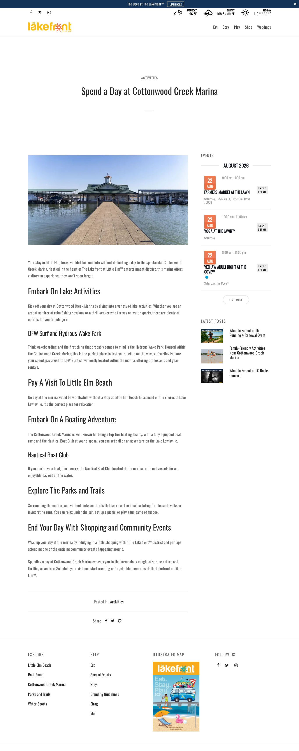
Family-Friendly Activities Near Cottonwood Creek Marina (247, 352)
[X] (40, 12)
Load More (236, 299)
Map (93, 713)
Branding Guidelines (104, 694)
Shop (248, 27)
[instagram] (236, 665)
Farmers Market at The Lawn (227, 192)
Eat (215, 27)
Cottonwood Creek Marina (46, 684)
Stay (226, 27)
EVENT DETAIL (262, 190)
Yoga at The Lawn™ (219, 231)
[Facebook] (31, 12)
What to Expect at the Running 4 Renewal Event (247, 333)
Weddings (264, 27)
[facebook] (218, 665)
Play (237, 27)
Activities (149, 77)
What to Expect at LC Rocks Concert (249, 373)
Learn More (168, 4)
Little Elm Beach (39, 665)
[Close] (295, 4)
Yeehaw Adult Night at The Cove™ (225, 269)
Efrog (94, 704)
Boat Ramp (35, 674)
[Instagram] (49, 12)
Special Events (100, 674)
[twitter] (226, 665)
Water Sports (37, 704)
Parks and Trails (39, 694)
